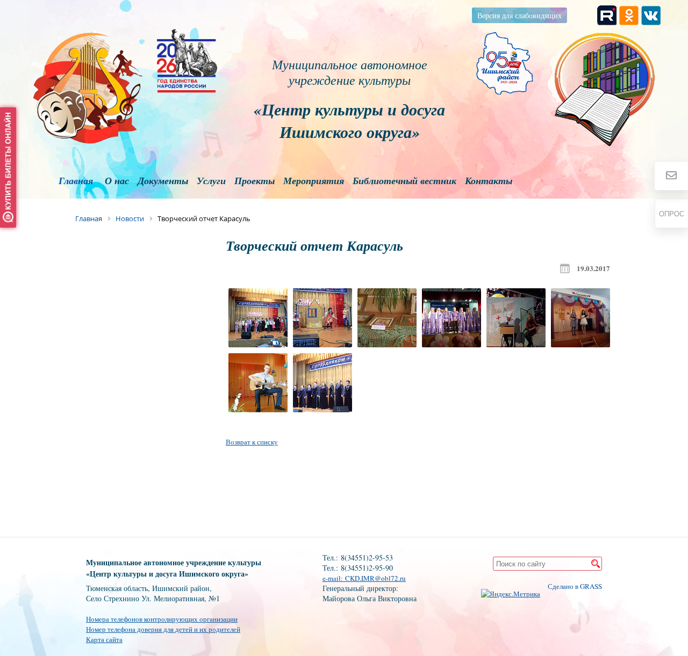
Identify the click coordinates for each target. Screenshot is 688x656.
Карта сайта (104, 639)
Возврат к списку (252, 442)
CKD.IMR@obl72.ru (375, 578)
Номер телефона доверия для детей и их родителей (163, 629)
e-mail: (333, 578)
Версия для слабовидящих (519, 15)
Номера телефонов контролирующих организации (162, 619)
